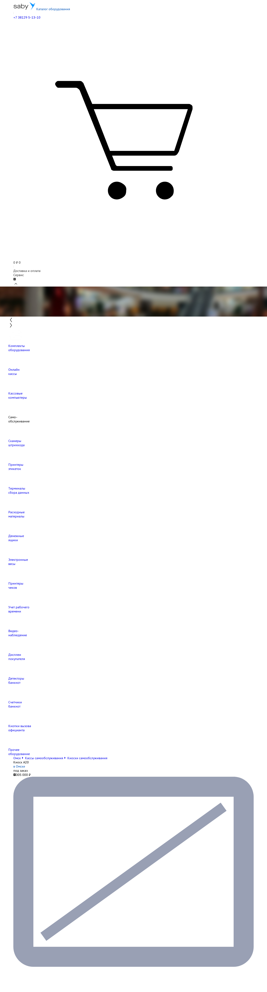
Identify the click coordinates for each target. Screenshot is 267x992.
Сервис (18, 275)
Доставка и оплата (26, 271)
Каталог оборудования (52, 9)
